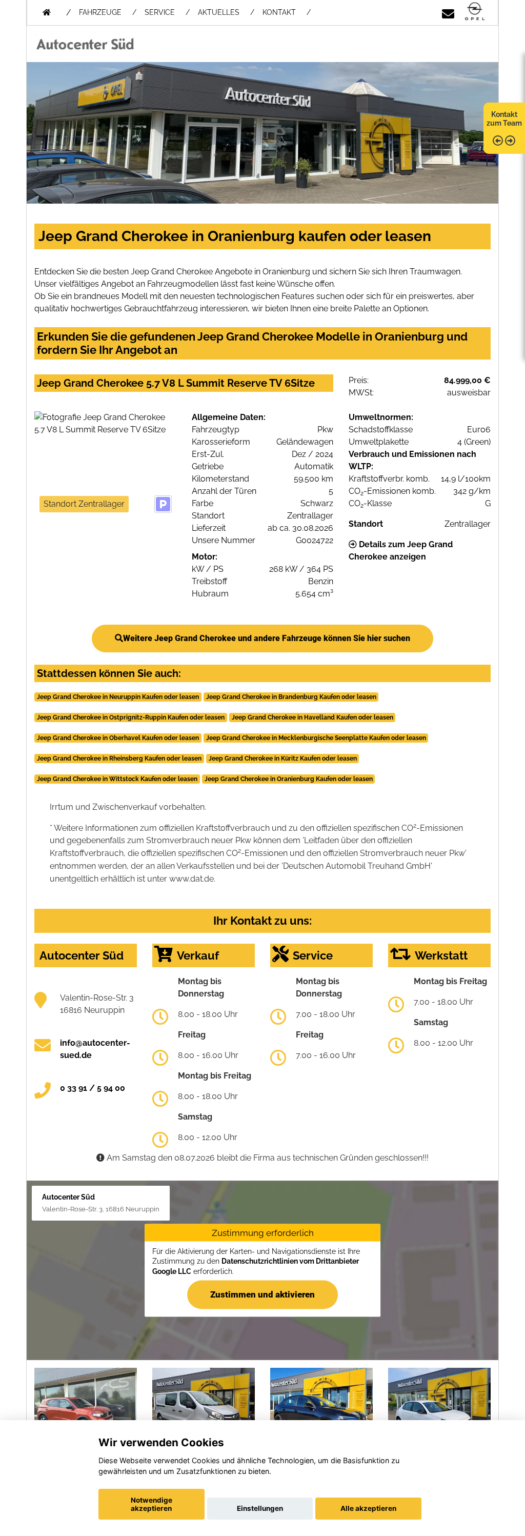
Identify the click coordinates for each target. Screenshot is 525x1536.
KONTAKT (279, 12)
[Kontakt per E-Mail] (448, 12)
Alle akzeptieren (368, 1508)
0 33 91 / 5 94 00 (92, 1088)
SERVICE (160, 12)
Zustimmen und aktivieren (262, 1294)
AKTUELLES (218, 12)
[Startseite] (475, 12)
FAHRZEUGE (100, 12)
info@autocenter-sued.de (95, 1049)
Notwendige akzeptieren (151, 1504)
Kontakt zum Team (504, 118)
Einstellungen (260, 1508)
